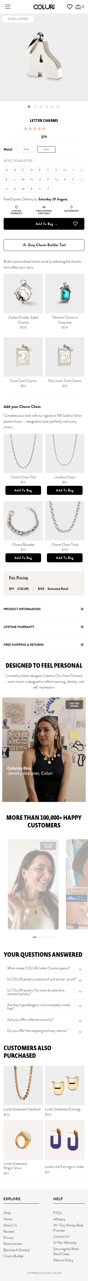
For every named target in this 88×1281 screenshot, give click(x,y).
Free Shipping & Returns (24, 644)
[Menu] (7, 6)
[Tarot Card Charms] (23, 357)
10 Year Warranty (65, 1242)
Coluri (56, 1273)
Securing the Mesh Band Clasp (66, 1251)
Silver (46, 149)
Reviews (9, 1231)
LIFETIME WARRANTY (19, 627)
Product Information (22, 609)
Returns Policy (63, 1260)
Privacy (8, 1237)
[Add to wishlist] (75, 224)
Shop (7, 1212)
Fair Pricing (18, 577)
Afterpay (59, 1219)
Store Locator (13, 1243)
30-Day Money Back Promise (68, 1228)
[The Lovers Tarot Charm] (64, 357)
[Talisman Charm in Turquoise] (64, 293)
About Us (10, 1225)
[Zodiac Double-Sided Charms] (23, 293)
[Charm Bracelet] (23, 520)
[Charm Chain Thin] (23, 453)
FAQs (57, 1212)
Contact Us (61, 1236)
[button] (35, 128)
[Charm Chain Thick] (64, 520)
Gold (26, 149)
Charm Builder (13, 1256)
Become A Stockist (16, 1250)
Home (7, 1219)
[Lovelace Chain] (64, 453)
